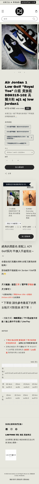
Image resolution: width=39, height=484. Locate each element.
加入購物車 (19, 167)
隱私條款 (26, 479)
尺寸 (6, 148)
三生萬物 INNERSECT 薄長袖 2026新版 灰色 (14, 212)
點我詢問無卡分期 (28, 2)
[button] (2, 11)
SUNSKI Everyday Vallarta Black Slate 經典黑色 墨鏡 (31, 213)
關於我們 (13, 479)
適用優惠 (8, 122)
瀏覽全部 (30, 187)
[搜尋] (33, 19)
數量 (6, 157)
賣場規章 (20, 479)
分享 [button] (9, 173)
